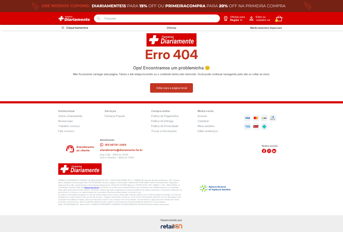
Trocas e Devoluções (164, 131)
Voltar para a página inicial (171, 87)
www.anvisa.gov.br (91, 187)
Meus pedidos (206, 126)
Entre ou (263, 18)
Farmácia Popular (115, 116)
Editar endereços (208, 131)
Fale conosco (66, 131)
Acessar (202, 116)
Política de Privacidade (164, 126)
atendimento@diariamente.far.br (121, 150)
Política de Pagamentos (165, 116)
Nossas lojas (65, 121)
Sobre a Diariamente (70, 116)
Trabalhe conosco (69, 126)
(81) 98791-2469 (115, 144)
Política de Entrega (162, 121)
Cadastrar (203, 121)
